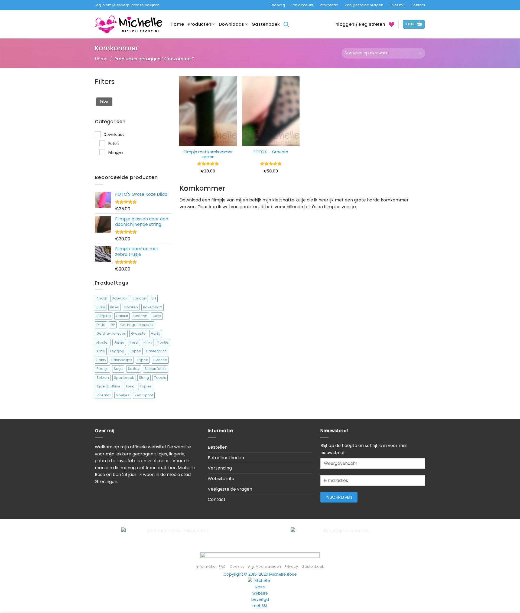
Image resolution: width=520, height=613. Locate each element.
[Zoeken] (286, 24)
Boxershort (152, 307)
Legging (117, 351)
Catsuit (122, 316)
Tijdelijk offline (108, 386)
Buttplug (103, 316)
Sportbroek (124, 377)
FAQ (222, 566)
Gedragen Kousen (136, 324)
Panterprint (156, 351)
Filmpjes (115, 152)
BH (153, 298)
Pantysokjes (121, 360)
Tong (130, 386)
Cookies (237, 566)
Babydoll (119, 298)
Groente (138, 333)
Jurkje (119, 342)
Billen (114, 307)
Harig (155, 333)
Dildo (100, 324)
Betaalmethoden (226, 458)
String (144, 377)
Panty (101, 360)
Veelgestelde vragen (364, 5)
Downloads (231, 24)
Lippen (135, 351)
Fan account (302, 5)
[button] (414, 24)
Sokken (102, 377)
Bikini (100, 307)
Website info (221, 478)
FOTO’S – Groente (270, 152)
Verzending (220, 468)
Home (177, 24)
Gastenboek (266, 24)
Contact (418, 5)
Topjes (146, 386)
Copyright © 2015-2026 (260, 574)
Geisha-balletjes (111, 333)
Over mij (397, 5)
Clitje (156, 316)
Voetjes (122, 395)
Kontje (162, 342)
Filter (104, 101)
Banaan (139, 298)
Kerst (133, 342)
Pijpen (142, 360)
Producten (199, 24)
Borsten (131, 307)
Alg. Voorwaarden (264, 566)
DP (112, 324)
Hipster (102, 342)
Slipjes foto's (156, 368)
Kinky (148, 342)
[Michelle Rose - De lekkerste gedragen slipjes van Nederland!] (128, 24)
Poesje (102, 368)
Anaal (101, 298)
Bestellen (217, 447)
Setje (118, 368)
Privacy (291, 566)
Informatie (329, 5)
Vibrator (103, 395)
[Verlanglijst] (391, 24)
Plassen (160, 360)
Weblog (278, 5)
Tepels (160, 377)
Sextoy (133, 368)
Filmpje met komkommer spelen (208, 154)
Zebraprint (144, 395)
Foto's (113, 143)
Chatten (140, 316)
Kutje (100, 351)
